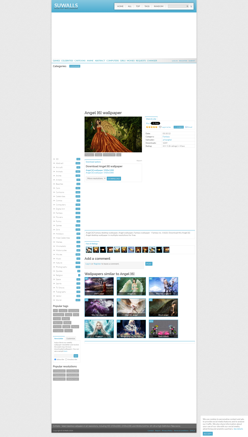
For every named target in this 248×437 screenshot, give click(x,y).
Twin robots (163, 336)
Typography (61, 292)
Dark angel (99, 293)
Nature (59, 262)
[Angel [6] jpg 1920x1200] (113, 151)
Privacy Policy (167, 430)
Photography (61, 267)
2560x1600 (73, 375)
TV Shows (60, 287)
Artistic (59, 180)
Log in (88, 263)
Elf (55, 310)
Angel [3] (131, 293)
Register (183, 61)
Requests (141, 60)
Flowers (59, 217)
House (68, 330)
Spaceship (73, 310)
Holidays (59, 233)
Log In (175, 61)
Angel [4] (99, 336)
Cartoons (79, 60)
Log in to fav (166, 127)
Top (138, 6)
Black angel (163, 315)
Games (56, 60)
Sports (58, 283)
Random (158, 6)
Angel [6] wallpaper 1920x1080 (100, 172)
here (65, 351)
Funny (58, 221)
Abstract (100, 60)
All (129, 6)
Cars (58, 188)
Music (58, 258)
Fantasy (59, 213)
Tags (147, 6)
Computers (112, 60)
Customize (75, 66)
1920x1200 (73, 371)
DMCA (192, 430)
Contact (151, 430)
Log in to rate (152, 127)
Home (120, 6)
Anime (90, 60)
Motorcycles (61, 250)
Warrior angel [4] (99, 315)
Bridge (66, 318)
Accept (208, 433)
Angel (98, 154)
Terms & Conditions (181, 430)
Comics (59, 200)
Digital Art (60, 209)
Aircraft (59, 167)
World (58, 300)
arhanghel (167, 139)
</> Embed (178, 127)
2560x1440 (59, 375)
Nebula (63, 310)
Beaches (59, 184)
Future (57, 326)
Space (58, 279)
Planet (75, 326)
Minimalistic (61, 246)
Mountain (58, 314)
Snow (68, 314)
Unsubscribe (72, 359)
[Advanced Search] (191, 6)
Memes (59, 242)
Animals (59, 171)
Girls (122, 60)
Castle (66, 326)
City (76, 314)
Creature (58, 330)
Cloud (57, 318)
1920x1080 (59, 371)
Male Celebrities (63, 238)
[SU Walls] (66, 8)
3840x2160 (73, 379)
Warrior (57, 322)
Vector (59, 296)
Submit (192, 61)
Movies (130, 60)
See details (238, 429)
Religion (59, 275)
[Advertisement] (124, 35)
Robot (67, 322)
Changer (152, 60)
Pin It (148, 123)
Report (139, 160)
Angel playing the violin (131, 336)
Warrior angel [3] (163, 293)
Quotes (59, 271)
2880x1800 (59, 379)
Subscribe (60, 359)
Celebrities (67, 60)
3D (57, 159)
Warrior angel (131, 315)
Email (190, 127)
